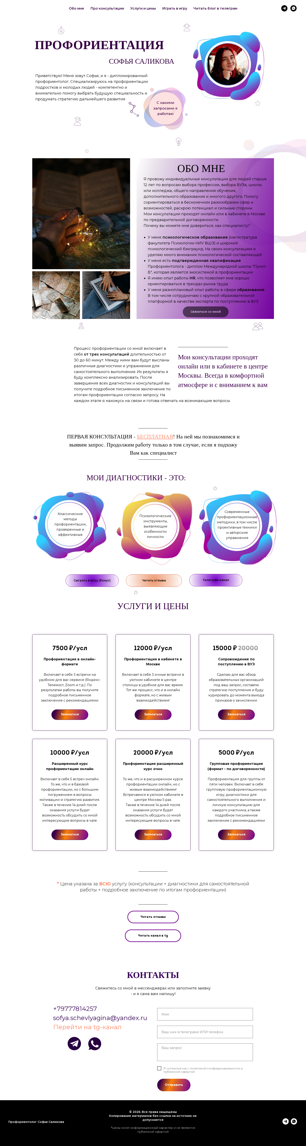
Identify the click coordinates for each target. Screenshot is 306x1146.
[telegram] (284, 8)
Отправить (174, 1085)
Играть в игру (174, 8)
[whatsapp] (293, 8)
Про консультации (107, 8)
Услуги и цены (143, 8)
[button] (165, 108)
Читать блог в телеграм (215, 8)
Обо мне (76, 8)
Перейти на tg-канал (87, 1027)
